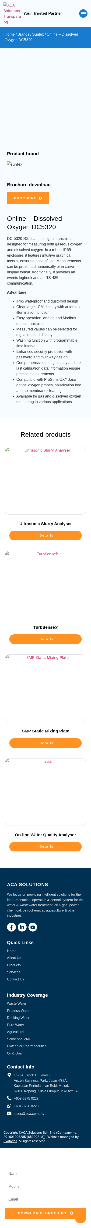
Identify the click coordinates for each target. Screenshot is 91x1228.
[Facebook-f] (11, 927)
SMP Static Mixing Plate (45, 731)
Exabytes (10, 1141)
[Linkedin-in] (22, 927)
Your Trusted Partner (42, 13)
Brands (23, 34)
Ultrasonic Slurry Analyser (45, 523)
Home (10, 34)
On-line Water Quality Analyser (45, 835)
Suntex (38, 34)
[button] (83, 13)
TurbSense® (45, 627)
